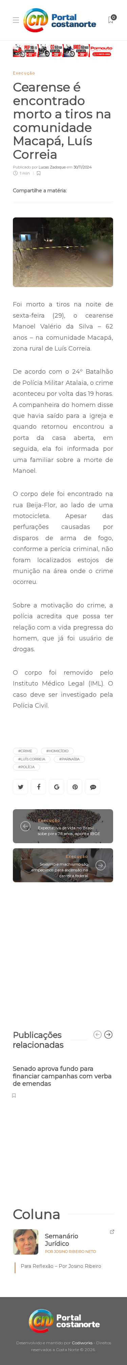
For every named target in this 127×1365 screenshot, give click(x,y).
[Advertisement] (63, 952)
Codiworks (82, 1342)
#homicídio (57, 751)
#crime (25, 751)
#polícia (26, 767)
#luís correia (31, 759)
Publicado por (39, 167)
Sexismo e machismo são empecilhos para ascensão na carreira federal (59, 870)
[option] (63, 1078)
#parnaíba (69, 759)
